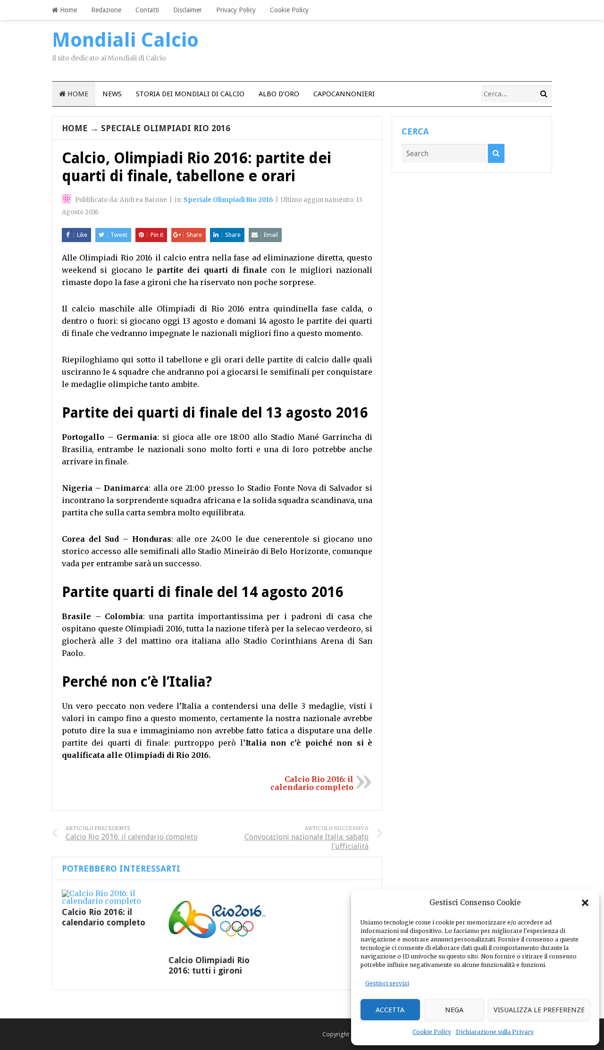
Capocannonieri (344, 94)
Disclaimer (187, 10)
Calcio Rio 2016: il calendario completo (311, 783)
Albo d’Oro (279, 94)
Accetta (390, 1010)
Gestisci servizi (387, 983)
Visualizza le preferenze (539, 1010)
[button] (585, 902)
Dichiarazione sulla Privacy (495, 1031)
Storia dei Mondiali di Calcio (190, 94)
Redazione (106, 10)
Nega (454, 1010)
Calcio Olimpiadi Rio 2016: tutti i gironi (209, 965)
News (112, 94)
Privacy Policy (236, 10)
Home (67, 10)
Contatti (147, 10)
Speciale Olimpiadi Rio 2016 (165, 128)
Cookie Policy (431, 1031)
